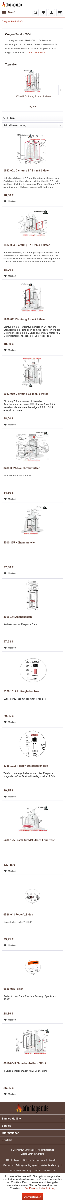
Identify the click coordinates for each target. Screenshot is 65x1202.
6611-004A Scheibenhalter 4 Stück (25, 1063)
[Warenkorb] (59, 12)
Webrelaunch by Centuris (32, 1154)
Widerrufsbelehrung (50, 1165)
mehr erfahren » (36, 52)
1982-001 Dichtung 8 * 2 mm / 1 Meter (27, 170)
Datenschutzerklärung (20, 1170)
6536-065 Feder (13, 988)
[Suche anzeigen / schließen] (35, 12)
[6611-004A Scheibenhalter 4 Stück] (33, 1042)
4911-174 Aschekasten (18, 616)
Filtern (11, 118)
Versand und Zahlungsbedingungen (20, 1165)
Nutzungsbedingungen (34, 1160)
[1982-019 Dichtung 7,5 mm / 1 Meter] (33, 372)
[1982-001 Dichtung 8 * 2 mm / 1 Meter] (33, 149)
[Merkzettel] (43, 12)
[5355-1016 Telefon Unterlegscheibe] (33, 744)
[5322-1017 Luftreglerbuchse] (33, 670)
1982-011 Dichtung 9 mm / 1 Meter (32, 96)
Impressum (49, 1170)
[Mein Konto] (51, 12)
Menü (11, 12)
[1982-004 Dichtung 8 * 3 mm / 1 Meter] (33, 223)
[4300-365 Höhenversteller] (33, 521)
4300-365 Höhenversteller (20, 542)
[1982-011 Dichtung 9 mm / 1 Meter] (32, 81)
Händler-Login (12, 1160)
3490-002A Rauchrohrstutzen (22, 468)
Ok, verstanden (32, 1196)
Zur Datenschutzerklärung (39, 1188)
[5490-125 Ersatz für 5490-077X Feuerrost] (33, 818)
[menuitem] (8, 12)
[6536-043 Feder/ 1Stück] (33, 893)
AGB (37, 1170)
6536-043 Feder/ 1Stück (18, 914)
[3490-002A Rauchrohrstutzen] (33, 446)
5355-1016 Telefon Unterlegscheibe (26, 765)
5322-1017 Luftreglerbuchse (21, 691)
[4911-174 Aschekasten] (33, 595)
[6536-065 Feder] (33, 967)
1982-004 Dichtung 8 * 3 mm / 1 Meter (27, 245)
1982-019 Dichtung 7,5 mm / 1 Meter (26, 393)
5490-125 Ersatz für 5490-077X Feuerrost (29, 840)
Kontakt (52, 1160)
